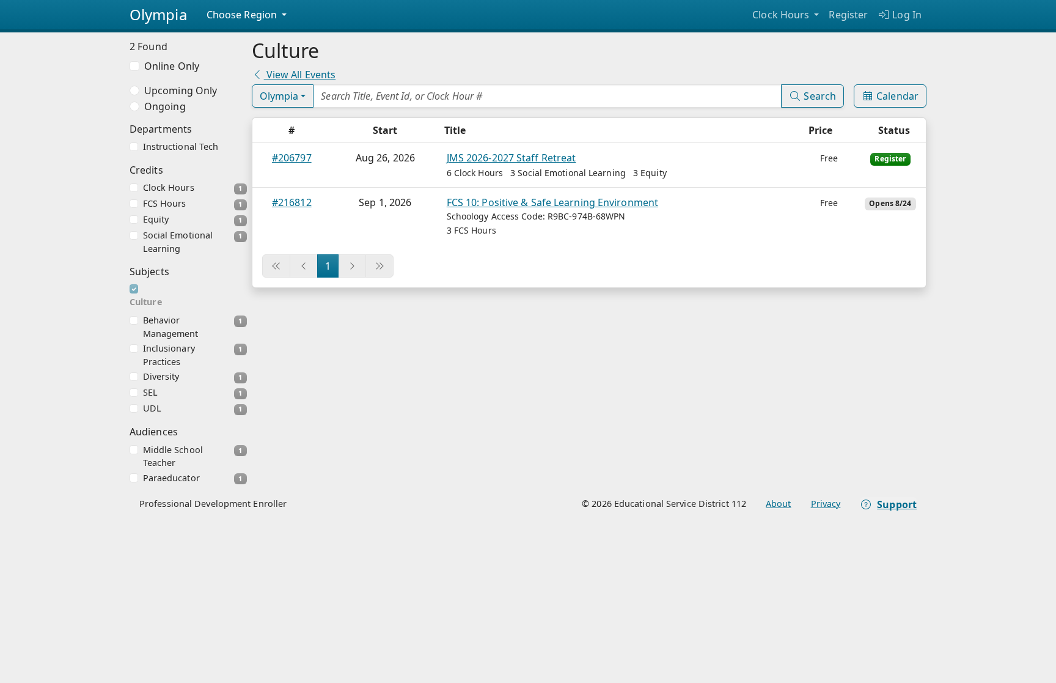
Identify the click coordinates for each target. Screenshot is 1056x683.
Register (848, 14)
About (778, 503)
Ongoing (165, 106)
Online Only (171, 66)
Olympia (279, 96)
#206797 (292, 157)
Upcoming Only (180, 90)
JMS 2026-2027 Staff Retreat (511, 157)
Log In (906, 14)
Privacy (826, 503)
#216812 (292, 202)
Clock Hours (782, 14)
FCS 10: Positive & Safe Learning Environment (552, 202)
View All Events (300, 74)
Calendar (896, 96)
